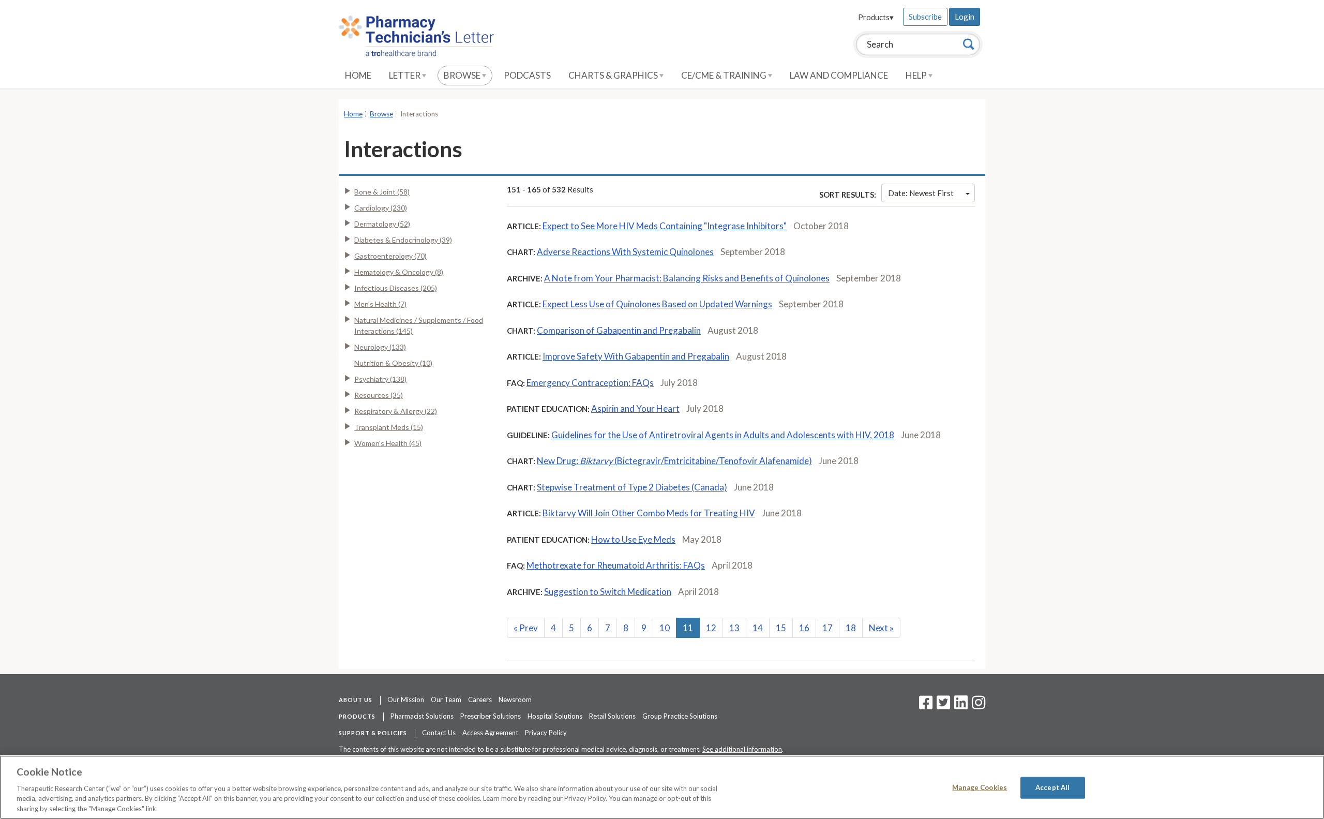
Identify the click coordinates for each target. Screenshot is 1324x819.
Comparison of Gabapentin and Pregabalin (619, 330)
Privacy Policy (546, 732)
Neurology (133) (380, 347)
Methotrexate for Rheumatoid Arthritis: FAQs (615, 565)
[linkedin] (961, 706)
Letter (405, 75)
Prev (526, 627)
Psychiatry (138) (380, 379)
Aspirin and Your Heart (635, 408)
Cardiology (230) (380, 207)
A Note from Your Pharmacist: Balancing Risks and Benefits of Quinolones (687, 278)
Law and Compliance (839, 75)
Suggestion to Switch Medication (607, 591)
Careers (480, 699)
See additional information (742, 749)
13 (734, 627)
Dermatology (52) (382, 223)
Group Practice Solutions (679, 716)
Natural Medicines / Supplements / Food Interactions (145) (418, 325)
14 (758, 627)
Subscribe (925, 16)
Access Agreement (490, 732)
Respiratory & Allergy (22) (395, 411)
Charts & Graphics (613, 75)
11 (688, 627)
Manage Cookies (979, 787)
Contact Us (439, 732)
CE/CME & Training (724, 75)
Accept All (1052, 787)
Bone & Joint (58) (382, 191)
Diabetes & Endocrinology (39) (403, 239)
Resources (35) (378, 395)
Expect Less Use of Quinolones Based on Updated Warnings (657, 304)
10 (664, 627)
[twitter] (942, 706)
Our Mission (405, 699)
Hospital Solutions (555, 716)
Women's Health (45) (388, 443)
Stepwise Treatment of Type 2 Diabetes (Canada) (632, 487)
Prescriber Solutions (490, 716)
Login (964, 16)
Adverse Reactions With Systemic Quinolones (625, 251)
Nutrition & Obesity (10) (393, 363)
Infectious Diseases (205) (395, 288)
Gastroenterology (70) (390, 255)
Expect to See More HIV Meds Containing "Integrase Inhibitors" (665, 225)
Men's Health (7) (380, 304)
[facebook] (925, 706)
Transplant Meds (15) (388, 427)
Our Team (446, 699)
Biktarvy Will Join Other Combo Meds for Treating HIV (649, 513)
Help (917, 75)
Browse (463, 75)
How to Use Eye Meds (633, 539)
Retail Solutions (612, 716)
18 (851, 627)
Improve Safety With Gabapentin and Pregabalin (636, 356)
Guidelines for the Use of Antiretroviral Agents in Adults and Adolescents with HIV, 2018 (722, 434)
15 (781, 627)
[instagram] (978, 706)
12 (711, 627)
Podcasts (527, 75)
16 (804, 627)
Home (358, 75)
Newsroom (515, 699)
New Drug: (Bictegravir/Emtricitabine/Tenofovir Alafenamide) (674, 460)
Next (881, 627)
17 (827, 627)
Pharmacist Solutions (422, 716)
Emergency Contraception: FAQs (590, 382)
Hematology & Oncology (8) (398, 271)
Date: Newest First (921, 193)
